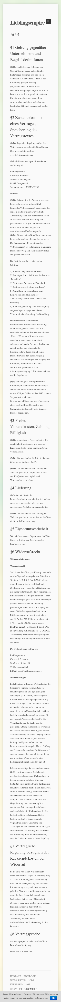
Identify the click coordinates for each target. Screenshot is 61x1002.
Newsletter (18, 980)
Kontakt (15, 976)
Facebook (30, 976)
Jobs (31, 980)
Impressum (16, 984)
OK (53, 998)
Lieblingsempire (27, 22)
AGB (14, 34)
